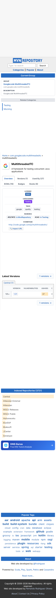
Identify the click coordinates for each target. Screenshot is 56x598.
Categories (18, 70)
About (40, 70)
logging (7, 539)
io (13, 535)
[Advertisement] (28, 28)
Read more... (28, 575)
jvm (35, 535)
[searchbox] (22, 66)
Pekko (36, 569)
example (7, 531)
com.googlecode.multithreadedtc (25, 155)
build (6, 523)
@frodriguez (39, 563)
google (19, 209)
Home (5, 155)
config (15, 527)
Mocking (8, 109)
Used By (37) (38, 178)
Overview (8, 178)
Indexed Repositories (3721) (28, 390)
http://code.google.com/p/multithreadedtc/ (28, 224)
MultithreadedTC (22, 164)
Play (23, 569)
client (42, 524)
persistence (10, 543)
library (50, 535)
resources (33, 543)
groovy (7, 535)
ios (18, 535)
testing (37, 209)
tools (18, 551)
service (16, 547)
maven (16, 539)
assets (48, 520)
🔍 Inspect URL (16, 228)
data (28, 527)
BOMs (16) (8, 184)
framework (29, 531)
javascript (26, 535)
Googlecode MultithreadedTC (16, 84)
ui (23, 551)
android (15, 520)
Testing (7, 105)
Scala (17, 569)
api (34, 520)
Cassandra (49, 569)
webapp (36, 551)
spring (25, 547)
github (40, 531)
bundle (33, 524)
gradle (49, 531)
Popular (30, 70)
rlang (43, 543)
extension (18, 531)
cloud (8, 527)
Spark (29, 569)
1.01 (15, 294)
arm (40, 520)
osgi (50, 539)
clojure (50, 524)
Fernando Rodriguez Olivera (39, 588)
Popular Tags (28, 515)
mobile (25, 539)
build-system (19, 523)
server (7, 547)
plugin (22, 543)
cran (22, 528)
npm (43, 539)
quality (28, 209)
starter (39, 547)
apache (26, 520)
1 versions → (45, 276)
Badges (21, 184)
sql (32, 547)
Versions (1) (22, 178)
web (28, 550)
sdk (49, 543)
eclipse (47, 527)
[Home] (28, 62)
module (36, 539)
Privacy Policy (38, 593)
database (37, 527)
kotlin (42, 535)
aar (7, 520)
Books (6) (33, 184)
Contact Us (24, 593)
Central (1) (8, 283)
